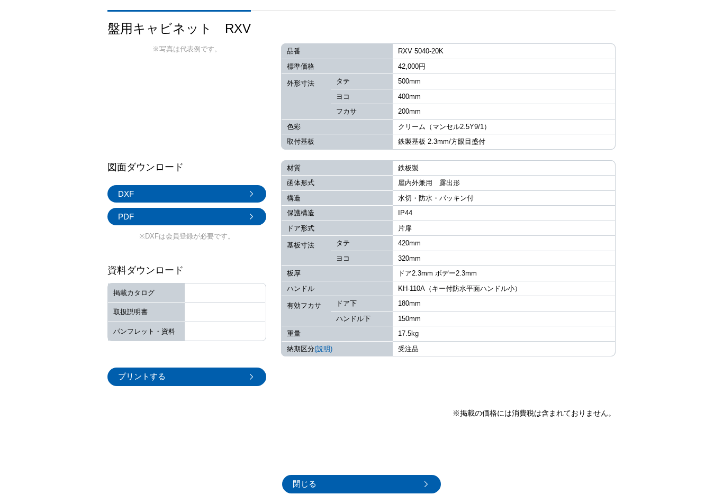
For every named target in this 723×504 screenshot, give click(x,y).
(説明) (323, 349)
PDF (126, 216)
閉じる (305, 483)
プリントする (142, 376)
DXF (126, 193)
